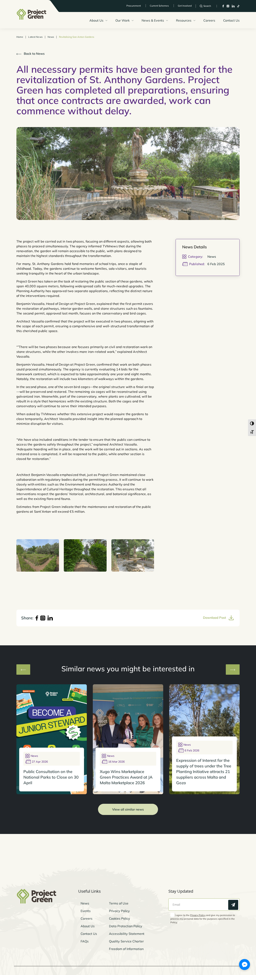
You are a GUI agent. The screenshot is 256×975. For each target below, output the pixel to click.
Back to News (34, 54)
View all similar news (128, 809)
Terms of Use (118, 903)
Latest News (35, 37)
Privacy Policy (119, 910)
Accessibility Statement (126, 933)
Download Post (215, 618)
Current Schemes (159, 5)
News (51, 37)
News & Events (153, 20)
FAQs (85, 941)
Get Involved (185, 5)
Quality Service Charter (126, 941)
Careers (209, 20)
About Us (96, 20)
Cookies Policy (119, 918)
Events (86, 910)
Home (19, 37)
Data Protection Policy (125, 926)
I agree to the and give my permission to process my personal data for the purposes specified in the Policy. (202, 919)
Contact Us (231, 20)
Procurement (133, 5)
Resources (183, 20)
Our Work (122, 20)
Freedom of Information (126, 948)
